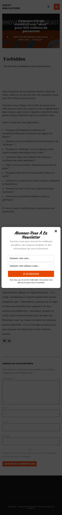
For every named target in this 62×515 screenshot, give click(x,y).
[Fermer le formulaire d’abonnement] (56, 232)
